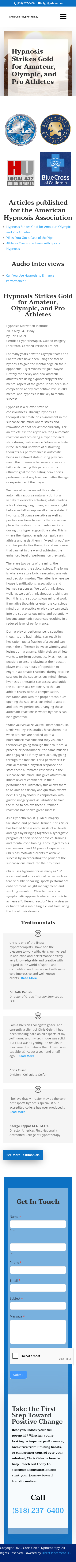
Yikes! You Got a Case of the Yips (29, 237)
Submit (18, 1375)
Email (15, 1280)
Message (17, 1316)
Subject (16, 1298)
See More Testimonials (23, 1155)
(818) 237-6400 (38, 1510)
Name (15, 1216)
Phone (16, 1262)
